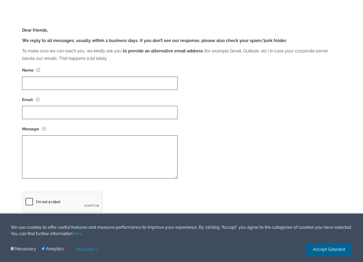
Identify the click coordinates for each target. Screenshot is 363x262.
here (78, 233)
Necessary (25, 248)
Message (31, 129)
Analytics (55, 248)
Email (28, 99)
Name (28, 70)
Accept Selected (329, 249)
